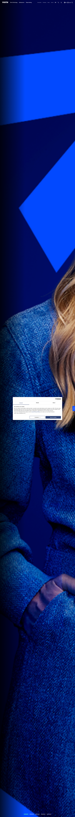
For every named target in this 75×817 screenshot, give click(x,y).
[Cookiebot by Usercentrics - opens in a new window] (56, 399)
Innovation (39, 2)
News (49, 2)
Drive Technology (13, 2)
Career (52, 2)
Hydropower (21, 2)
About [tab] (54, 402)
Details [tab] (37, 402)
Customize (37, 417)
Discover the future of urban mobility (15, 807)
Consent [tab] (21, 402)
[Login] (69, 2)
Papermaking (29, 2)
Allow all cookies (53, 417)
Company (44, 2)
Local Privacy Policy (36, 411)
